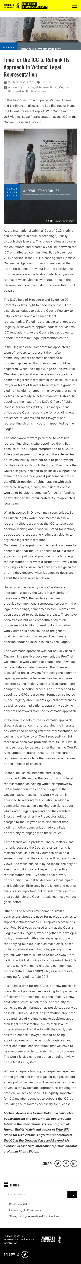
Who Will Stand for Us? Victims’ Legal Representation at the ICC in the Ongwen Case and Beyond (38, 1134)
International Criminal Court (33, 230)
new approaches (61, 916)
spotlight (62, 269)
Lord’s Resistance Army (20, 269)
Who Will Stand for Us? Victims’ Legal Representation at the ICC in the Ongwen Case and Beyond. (40, 116)
